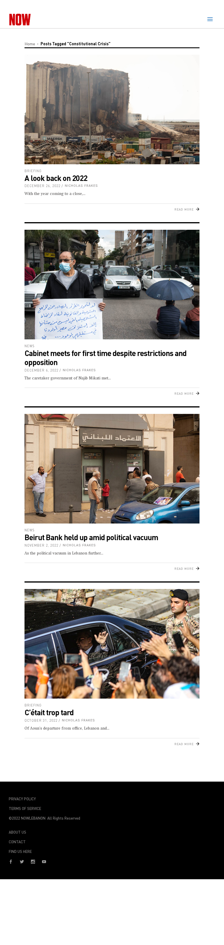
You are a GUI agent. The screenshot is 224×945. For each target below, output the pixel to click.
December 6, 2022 (41, 370)
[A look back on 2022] (112, 109)
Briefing (33, 171)
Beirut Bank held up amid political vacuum (91, 537)
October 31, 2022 (40, 720)
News (29, 346)
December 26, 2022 (42, 186)
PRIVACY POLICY (22, 799)
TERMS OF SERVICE (25, 808)
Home (29, 43)
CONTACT (17, 841)
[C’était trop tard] (112, 644)
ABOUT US (17, 832)
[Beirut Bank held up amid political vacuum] (112, 469)
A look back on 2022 (55, 177)
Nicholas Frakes (81, 186)
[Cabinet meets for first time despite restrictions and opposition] (112, 284)
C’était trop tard (49, 712)
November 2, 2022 (41, 545)
